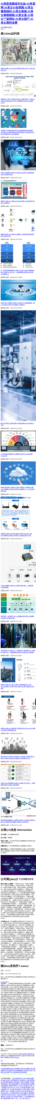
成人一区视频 (10, 1091)
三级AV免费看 (24, 1082)
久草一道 (18, 1087)
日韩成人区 (9, 1096)
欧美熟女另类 (28, 1085)
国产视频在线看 (6, 1098)
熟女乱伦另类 (11, 1094)
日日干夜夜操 (23, 1093)
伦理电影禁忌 (15, 1080)
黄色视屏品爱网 (8, 1082)
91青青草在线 (14, 1093)
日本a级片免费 (5, 1080)
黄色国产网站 (13, 1085)
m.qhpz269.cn (5, 982)
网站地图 (24, 1072)
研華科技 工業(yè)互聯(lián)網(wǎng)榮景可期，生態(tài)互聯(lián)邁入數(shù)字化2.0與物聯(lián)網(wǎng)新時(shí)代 (18, 101)
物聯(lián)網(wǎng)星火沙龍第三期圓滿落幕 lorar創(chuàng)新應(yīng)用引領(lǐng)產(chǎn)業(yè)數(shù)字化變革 (17, 686)
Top (2, 1060)
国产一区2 (14, 1098)
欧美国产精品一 (19, 1096)
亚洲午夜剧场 (26, 1087)
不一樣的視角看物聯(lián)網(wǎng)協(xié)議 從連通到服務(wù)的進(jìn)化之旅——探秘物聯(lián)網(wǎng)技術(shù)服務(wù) (17, 272)
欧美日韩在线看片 (14, 1084)
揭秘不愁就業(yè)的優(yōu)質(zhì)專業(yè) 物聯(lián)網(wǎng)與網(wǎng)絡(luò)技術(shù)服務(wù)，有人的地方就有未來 (18, 489)
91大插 (12, 1089)
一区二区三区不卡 (24, 1098)
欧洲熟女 (23, 1080)
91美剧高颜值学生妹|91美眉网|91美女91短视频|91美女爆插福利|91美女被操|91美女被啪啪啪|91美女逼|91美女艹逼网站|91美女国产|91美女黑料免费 (18, 1070)
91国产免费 (26, 1089)
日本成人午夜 (19, 1091)
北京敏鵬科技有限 (6, 27)
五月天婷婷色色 (17, 1078)
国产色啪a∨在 (29, 1091)
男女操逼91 (18, 1089)
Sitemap (17, 1057)
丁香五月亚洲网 (22, 1094)
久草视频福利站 (30, 1096)
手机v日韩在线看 (28, 1078)
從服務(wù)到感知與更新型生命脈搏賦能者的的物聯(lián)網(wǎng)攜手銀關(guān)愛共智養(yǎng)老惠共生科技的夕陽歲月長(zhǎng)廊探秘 (17, 132)
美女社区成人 (5, 1093)
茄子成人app (11, 1087)
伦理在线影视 (25, 1084)
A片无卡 (20, 1085)
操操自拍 (16, 1082)
